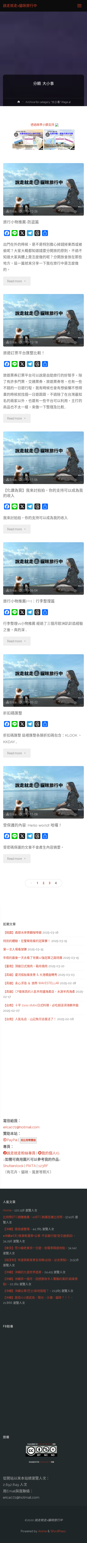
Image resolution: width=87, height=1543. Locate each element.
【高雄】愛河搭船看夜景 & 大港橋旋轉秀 (30, 974)
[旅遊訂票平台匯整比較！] (43, 320)
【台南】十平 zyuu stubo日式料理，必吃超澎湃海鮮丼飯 (41, 1005)
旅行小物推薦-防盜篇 (21, 222)
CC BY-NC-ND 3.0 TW (45, 1444)
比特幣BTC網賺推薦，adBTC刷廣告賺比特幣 (33, 1217)
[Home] (18, 102)
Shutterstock (13, 1166)
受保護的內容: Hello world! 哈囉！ (32, 825)
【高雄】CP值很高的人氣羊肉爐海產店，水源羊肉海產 (39, 991)
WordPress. (58, 1531)
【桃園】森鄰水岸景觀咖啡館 (22, 932)
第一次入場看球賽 (15, 949)
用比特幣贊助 (28, 1140)
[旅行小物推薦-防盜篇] (43, 189)
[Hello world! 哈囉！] (43, 792)
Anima (42, 1531)
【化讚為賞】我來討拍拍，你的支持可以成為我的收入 (43, 493)
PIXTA (31, 1166)
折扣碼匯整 (12, 713)
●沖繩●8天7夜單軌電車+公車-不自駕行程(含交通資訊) (38, 1235)
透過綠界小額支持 (42, 124)
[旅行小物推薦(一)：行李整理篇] (43, 568)
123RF (43, 1166)
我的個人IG (50, 1153)
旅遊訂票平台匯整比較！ (24, 353)
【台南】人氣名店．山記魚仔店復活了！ (29, 1019)
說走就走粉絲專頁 (21, 1153)
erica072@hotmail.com (21, 1127)
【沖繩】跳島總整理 (16, 1229)
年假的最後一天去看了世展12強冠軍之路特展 (32, 957)
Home (7, 1210)
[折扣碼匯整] (43, 680)
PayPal (12, 1140)
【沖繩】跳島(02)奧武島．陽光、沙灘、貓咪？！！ (36, 1297)
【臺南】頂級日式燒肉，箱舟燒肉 (25, 966)
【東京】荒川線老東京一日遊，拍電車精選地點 (34, 1248)
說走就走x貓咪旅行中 (20, 6)
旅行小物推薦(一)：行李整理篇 (29, 601)
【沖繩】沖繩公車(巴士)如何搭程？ (26, 1290)
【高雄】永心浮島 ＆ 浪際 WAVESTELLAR (31, 983)
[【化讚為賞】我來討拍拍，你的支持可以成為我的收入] (43, 457)
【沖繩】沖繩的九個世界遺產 (22, 1272)
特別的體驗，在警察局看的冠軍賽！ (26, 941)
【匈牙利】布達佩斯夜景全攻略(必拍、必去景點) (35, 1260)
